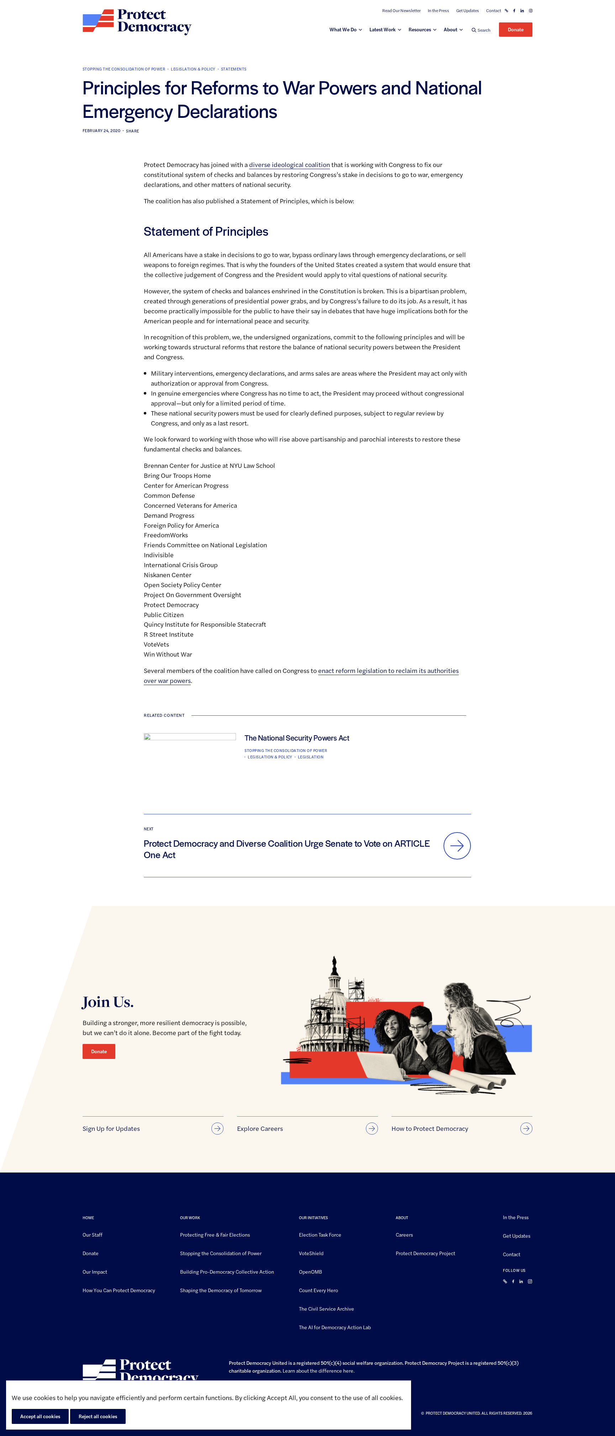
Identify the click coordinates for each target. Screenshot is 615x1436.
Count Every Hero (318, 1289)
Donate (516, 29)
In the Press (438, 10)
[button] (481, 29)
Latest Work (382, 29)
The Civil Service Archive (326, 1308)
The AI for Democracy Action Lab (335, 1326)
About (450, 29)
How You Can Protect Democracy (119, 1289)
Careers (404, 1234)
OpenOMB (310, 1271)
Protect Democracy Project (425, 1252)
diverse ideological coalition (289, 164)
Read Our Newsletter (401, 10)
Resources (420, 29)
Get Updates (467, 10)
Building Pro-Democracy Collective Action (227, 1271)
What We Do (343, 29)
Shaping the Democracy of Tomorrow (221, 1289)
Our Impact (95, 1271)
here (348, 1370)
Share (132, 131)
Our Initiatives (313, 1217)
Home (88, 1217)
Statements (234, 69)
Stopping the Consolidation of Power (124, 69)
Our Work (190, 1217)
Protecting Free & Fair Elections (215, 1234)
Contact (493, 10)
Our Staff (92, 1234)
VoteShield (311, 1252)
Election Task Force (320, 1234)
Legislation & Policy (193, 69)
